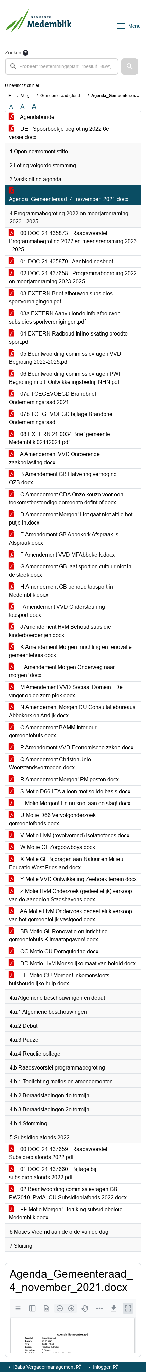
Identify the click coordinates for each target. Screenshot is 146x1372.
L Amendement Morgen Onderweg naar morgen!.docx (62, 671)
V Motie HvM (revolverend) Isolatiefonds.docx (74, 835)
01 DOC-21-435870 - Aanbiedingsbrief (66, 261)
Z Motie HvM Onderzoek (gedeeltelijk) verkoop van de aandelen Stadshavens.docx (70, 895)
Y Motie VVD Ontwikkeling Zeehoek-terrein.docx (78, 879)
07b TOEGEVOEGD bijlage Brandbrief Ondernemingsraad (61, 418)
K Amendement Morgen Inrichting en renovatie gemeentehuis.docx (70, 651)
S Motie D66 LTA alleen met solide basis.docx (74, 791)
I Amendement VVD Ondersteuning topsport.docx (57, 611)
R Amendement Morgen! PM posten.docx (69, 779)
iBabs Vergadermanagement (44, 1367)
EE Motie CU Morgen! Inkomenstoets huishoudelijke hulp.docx (59, 979)
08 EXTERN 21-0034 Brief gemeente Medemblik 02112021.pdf (59, 438)
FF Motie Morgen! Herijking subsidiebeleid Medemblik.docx (66, 1213)
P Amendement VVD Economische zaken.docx (76, 747)
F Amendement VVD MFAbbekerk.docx (67, 555)
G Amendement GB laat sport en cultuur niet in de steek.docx (70, 571)
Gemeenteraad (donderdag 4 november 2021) (83, 95)
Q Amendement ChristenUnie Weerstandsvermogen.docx (50, 763)
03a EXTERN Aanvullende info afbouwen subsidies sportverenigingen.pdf (65, 318)
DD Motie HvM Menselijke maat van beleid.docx (77, 963)
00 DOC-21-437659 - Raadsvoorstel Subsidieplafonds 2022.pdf (58, 1153)
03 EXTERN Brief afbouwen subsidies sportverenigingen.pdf (61, 298)
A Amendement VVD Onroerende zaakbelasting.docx (54, 458)
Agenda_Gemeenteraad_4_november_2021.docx (68, 199)
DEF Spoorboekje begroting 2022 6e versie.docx (59, 133)
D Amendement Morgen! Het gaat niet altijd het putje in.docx (70, 519)
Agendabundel (37, 117)
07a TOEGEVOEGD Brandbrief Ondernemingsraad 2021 (52, 398)
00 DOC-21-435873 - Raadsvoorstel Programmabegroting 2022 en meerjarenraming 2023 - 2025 (73, 241)
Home (14, 95)
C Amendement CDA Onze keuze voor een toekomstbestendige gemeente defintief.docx (66, 498)
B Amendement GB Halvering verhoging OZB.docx (63, 478)
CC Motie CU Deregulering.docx (58, 951)
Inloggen (102, 1367)
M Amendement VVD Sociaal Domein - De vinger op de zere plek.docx (66, 691)
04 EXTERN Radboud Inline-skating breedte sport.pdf (68, 338)
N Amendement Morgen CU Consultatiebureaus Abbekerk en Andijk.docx (72, 711)
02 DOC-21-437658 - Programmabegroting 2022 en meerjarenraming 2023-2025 (73, 277)
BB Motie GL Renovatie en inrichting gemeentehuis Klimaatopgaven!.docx (58, 935)
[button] (129, 66)
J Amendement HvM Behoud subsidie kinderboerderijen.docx (60, 631)
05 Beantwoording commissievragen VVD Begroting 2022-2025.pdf (65, 358)
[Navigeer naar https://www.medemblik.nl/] (38, 26)
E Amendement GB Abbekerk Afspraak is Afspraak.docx (63, 539)
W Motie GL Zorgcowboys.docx (57, 847)
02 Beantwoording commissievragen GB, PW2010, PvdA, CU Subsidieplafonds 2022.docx (68, 1193)
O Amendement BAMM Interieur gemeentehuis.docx (52, 731)
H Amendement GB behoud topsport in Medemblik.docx (61, 591)
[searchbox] (61, 66)
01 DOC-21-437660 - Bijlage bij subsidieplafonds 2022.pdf (52, 1173)
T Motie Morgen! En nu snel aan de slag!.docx (74, 803)
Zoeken (13, 53)
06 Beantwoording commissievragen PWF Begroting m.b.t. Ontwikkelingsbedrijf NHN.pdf (65, 378)
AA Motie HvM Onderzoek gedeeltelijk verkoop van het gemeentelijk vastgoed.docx (70, 915)
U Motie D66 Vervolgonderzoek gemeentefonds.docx (52, 819)
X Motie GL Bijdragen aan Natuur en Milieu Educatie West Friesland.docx (66, 863)
